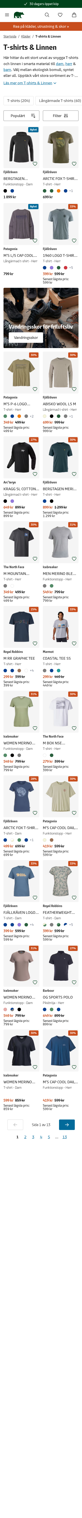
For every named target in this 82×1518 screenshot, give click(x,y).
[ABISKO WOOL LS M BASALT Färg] (65, 416)
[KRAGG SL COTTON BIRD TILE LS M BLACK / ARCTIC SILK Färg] (6, 501)
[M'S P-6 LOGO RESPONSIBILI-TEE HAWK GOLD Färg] (19, 416)
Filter (57, 115)
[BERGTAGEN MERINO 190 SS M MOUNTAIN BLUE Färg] (45, 501)
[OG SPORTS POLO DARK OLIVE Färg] (51, 1009)
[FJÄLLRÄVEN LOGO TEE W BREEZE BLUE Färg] (12, 924)
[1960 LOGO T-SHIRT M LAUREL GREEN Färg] (58, 267)
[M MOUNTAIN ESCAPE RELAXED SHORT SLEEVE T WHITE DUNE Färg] (12, 585)
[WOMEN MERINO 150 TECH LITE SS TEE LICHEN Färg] (6, 755)
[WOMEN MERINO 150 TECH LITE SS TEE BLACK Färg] (12, 755)
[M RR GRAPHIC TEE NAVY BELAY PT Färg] (6, 670)
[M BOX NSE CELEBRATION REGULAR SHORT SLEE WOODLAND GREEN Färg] (51, 755)
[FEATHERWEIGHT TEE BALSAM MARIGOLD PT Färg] (65, 924)
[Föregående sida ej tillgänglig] (15, 1125)
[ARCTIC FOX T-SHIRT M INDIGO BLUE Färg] (65, 190)
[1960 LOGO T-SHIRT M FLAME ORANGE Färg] (65, 267)
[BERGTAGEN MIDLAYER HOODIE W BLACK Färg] (6, 190)
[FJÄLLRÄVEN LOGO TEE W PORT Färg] (19, 924)
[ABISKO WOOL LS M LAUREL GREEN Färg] (58, 416)
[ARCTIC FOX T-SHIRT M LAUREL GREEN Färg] (51, 190)
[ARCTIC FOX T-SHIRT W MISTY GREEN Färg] (19, 840)
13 (65, 1137)
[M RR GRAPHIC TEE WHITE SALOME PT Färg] (26, 670)
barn (7, 69)
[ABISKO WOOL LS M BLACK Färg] (51, 416)
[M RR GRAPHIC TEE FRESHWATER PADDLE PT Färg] (12, 670)
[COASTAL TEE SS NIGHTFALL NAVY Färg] (51, 670)
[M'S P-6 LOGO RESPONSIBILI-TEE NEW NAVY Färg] (12, 416)
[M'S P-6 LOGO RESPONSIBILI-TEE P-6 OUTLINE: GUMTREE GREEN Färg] (6, 416)
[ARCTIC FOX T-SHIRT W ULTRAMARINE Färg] (26, 840)
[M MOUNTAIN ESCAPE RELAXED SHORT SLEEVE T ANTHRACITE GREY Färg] (6, 585)
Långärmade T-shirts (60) (60, 100)
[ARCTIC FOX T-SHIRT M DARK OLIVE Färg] (45, 190)
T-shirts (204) (18, 100)
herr (68, 63)
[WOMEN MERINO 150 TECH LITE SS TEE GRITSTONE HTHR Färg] (19, 755)
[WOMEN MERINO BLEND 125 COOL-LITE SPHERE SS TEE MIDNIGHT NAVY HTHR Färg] (12, 1009)
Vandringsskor (26, 337)
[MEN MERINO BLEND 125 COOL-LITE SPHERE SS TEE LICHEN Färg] (51, 585)
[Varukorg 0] (74, 15)
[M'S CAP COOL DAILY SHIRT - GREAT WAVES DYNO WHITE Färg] (45, 840)
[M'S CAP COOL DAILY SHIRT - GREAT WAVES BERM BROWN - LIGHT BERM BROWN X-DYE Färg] (51, 840)
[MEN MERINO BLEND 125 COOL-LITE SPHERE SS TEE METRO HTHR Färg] (45, 585)
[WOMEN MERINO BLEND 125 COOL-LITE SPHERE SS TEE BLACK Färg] (19, 1009)
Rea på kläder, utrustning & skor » (41, 26)
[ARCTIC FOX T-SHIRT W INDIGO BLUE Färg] (6, 840)
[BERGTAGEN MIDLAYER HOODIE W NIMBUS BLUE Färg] (12, 190)
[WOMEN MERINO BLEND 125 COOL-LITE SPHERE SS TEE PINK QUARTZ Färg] (6, 1009)
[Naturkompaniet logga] (18, 15)
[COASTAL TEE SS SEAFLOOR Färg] (58, 670)
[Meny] (7, 15)
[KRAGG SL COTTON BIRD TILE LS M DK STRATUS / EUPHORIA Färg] (12, 501)
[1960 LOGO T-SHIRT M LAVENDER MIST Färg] (51, 267)
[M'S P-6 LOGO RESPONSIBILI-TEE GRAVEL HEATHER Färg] (26, 416)
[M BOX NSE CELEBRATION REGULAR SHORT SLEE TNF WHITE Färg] (45, 755)
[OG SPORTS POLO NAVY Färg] (45, 1009)
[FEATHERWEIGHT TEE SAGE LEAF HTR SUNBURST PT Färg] (58, 924)
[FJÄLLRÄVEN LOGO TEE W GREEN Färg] (26, 924)
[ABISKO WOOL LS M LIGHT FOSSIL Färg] (45, 416)
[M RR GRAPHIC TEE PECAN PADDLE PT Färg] (19, 670)
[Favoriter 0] (60, 15)
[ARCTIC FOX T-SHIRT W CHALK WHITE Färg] (12, 840)
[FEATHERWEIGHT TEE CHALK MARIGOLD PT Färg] (45, 924)
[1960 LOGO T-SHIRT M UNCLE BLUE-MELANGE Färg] (45, 267)
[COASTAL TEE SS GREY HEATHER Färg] (45, 670)
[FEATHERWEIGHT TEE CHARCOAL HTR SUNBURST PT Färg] (51, 924)
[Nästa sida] (67, 1125)
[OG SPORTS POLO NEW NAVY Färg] (58, 1009)
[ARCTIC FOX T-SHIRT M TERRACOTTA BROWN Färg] (58, 190)
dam (59, 63)
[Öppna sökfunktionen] (47, 15)
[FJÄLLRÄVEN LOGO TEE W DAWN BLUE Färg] (6, 924)
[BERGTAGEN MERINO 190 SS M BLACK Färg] (51, 501)
